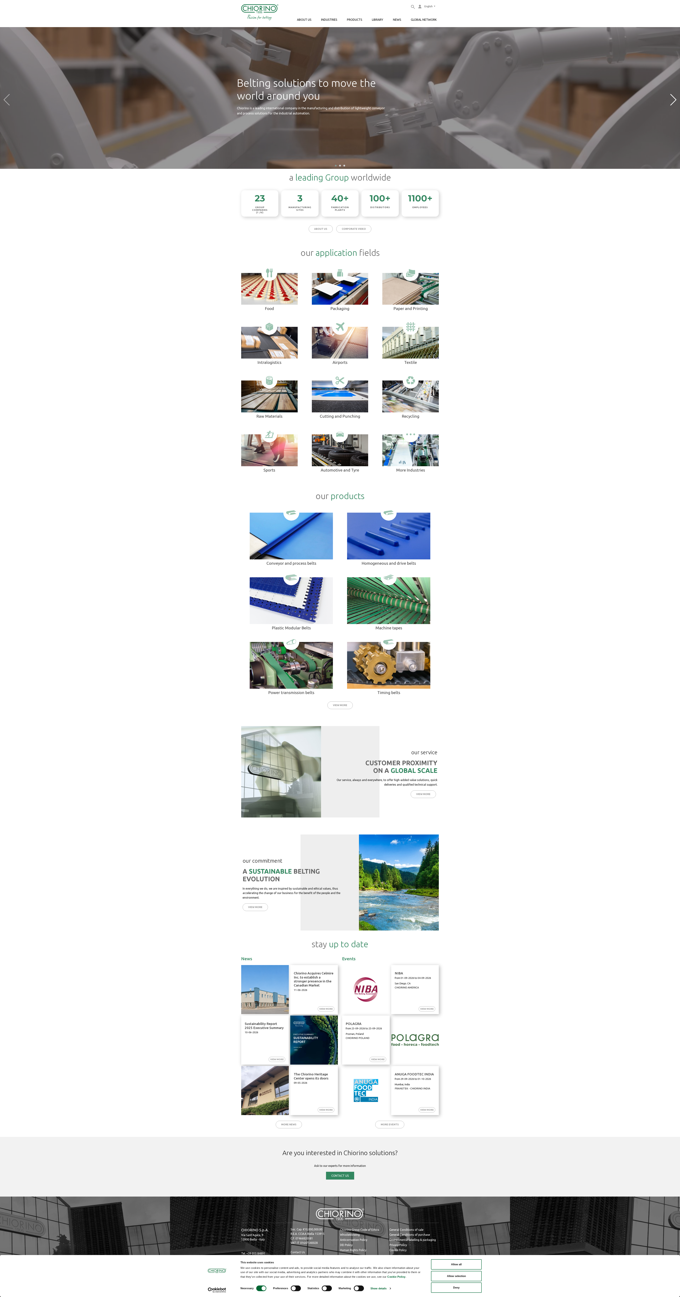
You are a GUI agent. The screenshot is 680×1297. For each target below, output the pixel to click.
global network (424, 19)
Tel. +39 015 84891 (253, 1253)
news (397, 19)
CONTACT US (340, 1175)
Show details (378, 1288)
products (354, 19)
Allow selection (456, 1276)
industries (329, 19)
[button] (336, 165)
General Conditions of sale (406, 1229)
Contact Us (298, 1252)
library (377, 19)
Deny (456, 1287)
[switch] (296, 1288)
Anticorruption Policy (353, 1239)
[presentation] (6, 99)
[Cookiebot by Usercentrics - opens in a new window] (217, 1290)
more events (390, 1124)
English (428, 6)
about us (304, 19)
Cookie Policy (396, 1276)
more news (288, 1124)
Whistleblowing (350, 1234)
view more (340, 705)
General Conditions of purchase (409, 1234)
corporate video (354, 228)
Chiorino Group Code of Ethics (359, 1229)
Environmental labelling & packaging (412, 1239)
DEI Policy (346, 1245)
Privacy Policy (398, 1245)
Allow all (456, 1264)
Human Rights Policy (353, 1250)
